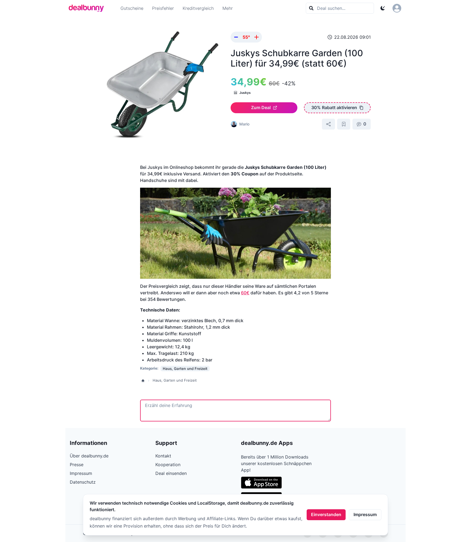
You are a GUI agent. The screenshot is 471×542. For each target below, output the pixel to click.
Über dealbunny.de (89, 456)
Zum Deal (261, 107)
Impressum (365, 514)
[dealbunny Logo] (88, 8)
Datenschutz (83, 482)
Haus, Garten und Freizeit (175, 380)
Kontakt (163, 456)
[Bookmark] (343, 124)
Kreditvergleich (198, 8)
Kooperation (167, 464)
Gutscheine (131, 8)
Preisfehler (163, 8)
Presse (76, 464)
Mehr (227, 8)
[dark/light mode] (382, 8)
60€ (245, 292)
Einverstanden (326, 514)
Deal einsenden (171, 473)
